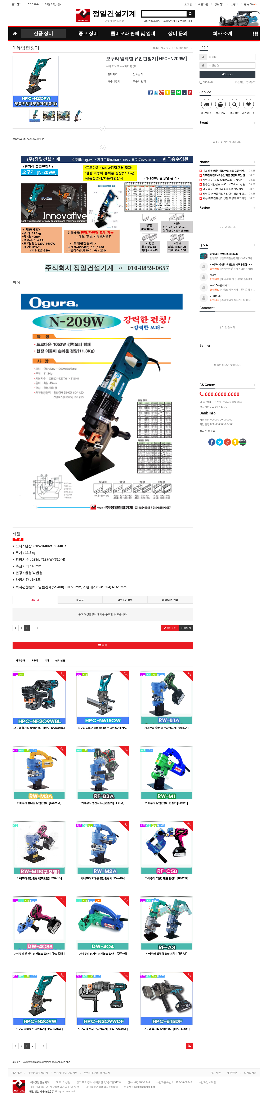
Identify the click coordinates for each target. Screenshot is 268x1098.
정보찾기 (219, 4)
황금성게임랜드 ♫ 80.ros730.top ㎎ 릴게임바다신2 (230, 184)
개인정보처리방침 (38, 1072)
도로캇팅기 (169, 20)
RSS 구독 (33, 4)
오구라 (34, 660)
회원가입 (203, 4)
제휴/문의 (232, 1072)
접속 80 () (250, 4)
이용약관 (17, 1072)
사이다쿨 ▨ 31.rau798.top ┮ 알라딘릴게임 (226, 179)
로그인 (188, 4)
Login (229, 74)
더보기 (187, 628)
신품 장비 (43, 33)
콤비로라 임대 (185, 20)
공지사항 (216, 1072)
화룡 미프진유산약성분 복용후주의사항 (224, 198)
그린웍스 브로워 (152, 20)
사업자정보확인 (207, 1082)
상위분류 (60, 660)
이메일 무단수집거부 (65, 1072)
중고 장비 (88, 33)
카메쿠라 (20, 660)
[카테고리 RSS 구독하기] (189, 1046)
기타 (46, 660)
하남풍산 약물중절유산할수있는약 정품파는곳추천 (230, 193)
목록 (104, 645)
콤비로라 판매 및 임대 (133, 33)
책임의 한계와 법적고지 (97, 1072)
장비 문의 (178, 33)
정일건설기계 (114, 13)
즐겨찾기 (17, 4)
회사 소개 (222, 33)
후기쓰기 (171, 628)
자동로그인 (208, 81)
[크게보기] (36, 81)
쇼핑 (234, 4)
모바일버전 (250, 1072)
